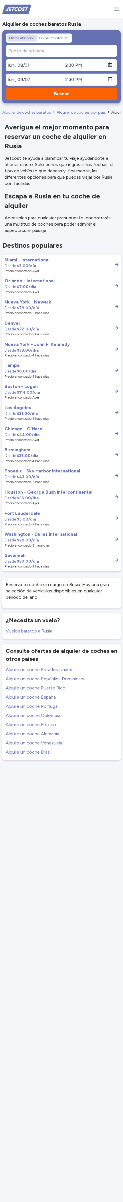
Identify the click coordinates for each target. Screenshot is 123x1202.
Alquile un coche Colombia (33, 715)
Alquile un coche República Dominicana (46, 678)
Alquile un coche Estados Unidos (40, 669)
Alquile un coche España (31, 697)
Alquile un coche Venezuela (34, 743)
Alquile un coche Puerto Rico (36, 688)
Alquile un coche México (31, 724)
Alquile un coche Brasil (28, 752)
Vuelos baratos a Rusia (29, 631)
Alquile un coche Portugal (32, 706)
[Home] (16, 8)
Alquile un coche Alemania (32, 733)
